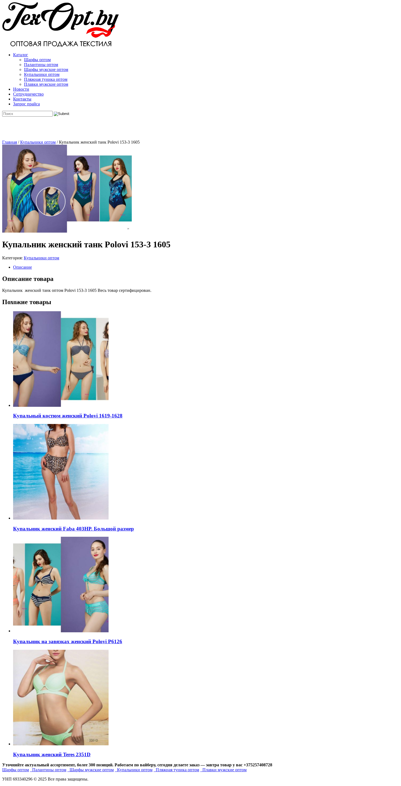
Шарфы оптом (37, 59)
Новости (21, 89)
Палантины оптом (41, 64)
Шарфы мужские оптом (46, 69)
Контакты (22, 99)
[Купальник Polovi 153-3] (67, 231)
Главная (9, 142)
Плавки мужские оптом (46, 84)
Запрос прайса (26, 104)
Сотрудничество (28, 94)
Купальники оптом (41, 74)
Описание (22, 267)
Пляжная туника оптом (45, 79)
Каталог (20, 54)
